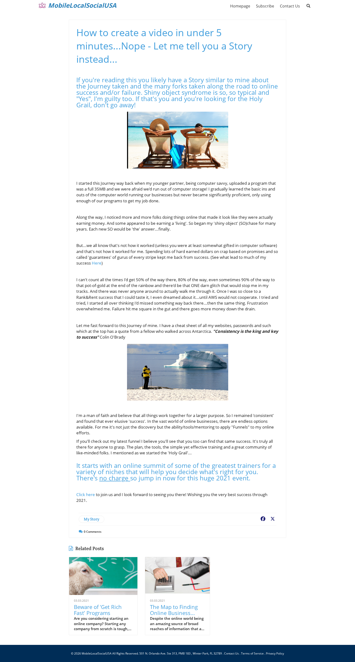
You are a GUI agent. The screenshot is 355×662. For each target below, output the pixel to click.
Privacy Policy (275, 653)
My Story (91, 519)
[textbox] (82, 5)
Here (96, 263)
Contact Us (231, 653)
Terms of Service (252, 653)
